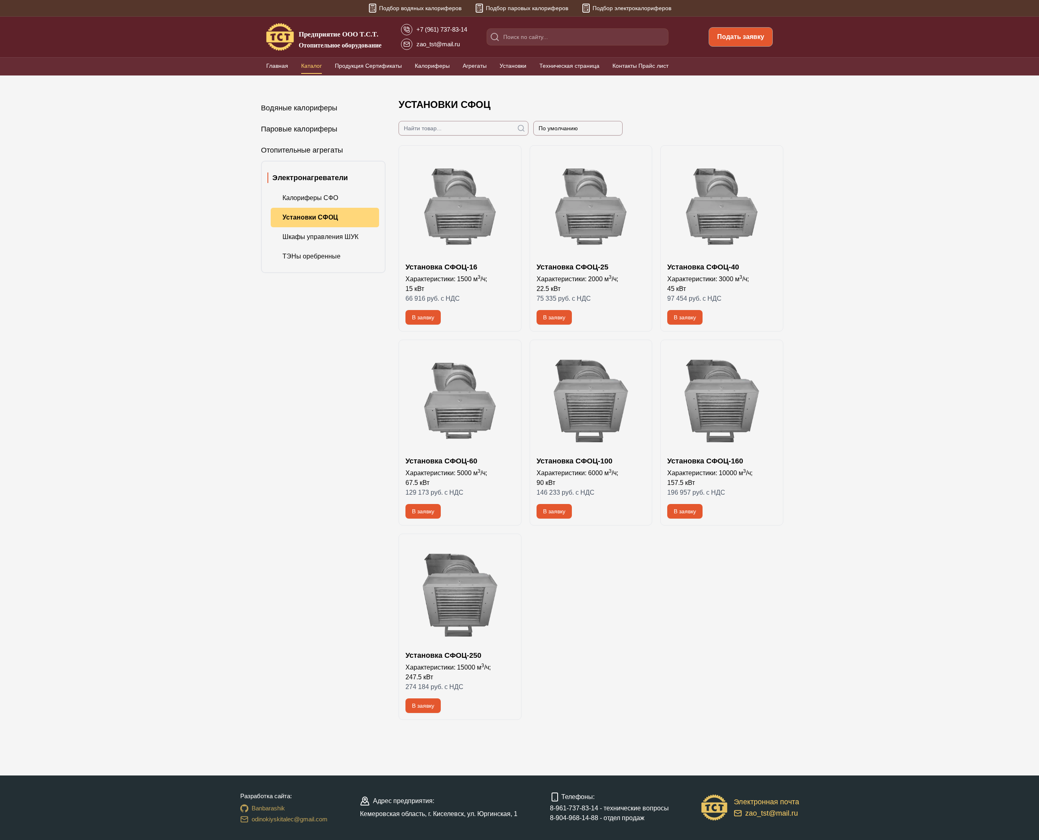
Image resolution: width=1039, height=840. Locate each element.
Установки (513, 65)
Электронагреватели (310, 178)
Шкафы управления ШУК (320, 236)
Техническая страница (569, 65)
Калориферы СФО (310, 197)
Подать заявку (740, 36)
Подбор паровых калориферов (527, 8)
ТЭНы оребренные (311, 256)
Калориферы (432, 65)
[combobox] (578, 128)
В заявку (423, 317)
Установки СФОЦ (310, 217)
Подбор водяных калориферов (420, 8)
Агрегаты (475, 65)
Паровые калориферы (299, 129)
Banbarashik (268, 808)
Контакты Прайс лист (640, 65)
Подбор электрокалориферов (632, 8)
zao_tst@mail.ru (771, 813)
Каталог (311, 65)
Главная (277, 65)
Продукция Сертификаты (368, 65)
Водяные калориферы (299, 108)
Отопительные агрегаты (302, 150)
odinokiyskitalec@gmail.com (290, 819)
